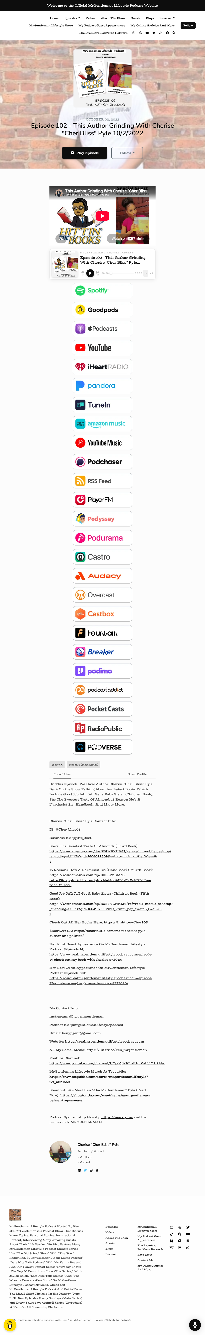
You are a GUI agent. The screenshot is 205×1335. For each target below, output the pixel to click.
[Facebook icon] (180, 1234)
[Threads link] (140, 33)
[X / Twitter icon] (188, 1227)
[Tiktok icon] (172, 1234)
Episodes (71, 18)
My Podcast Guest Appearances (101, 25)
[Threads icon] (180, 1227)
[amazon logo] (97, 1170)
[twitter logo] (85, 1170)
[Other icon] (188, 1248)
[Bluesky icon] (172, 1241)
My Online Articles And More (153, 25)
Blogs (150, 18)
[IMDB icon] (180, 1248)
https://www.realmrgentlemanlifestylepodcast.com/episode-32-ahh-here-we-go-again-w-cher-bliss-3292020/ (100, 980)
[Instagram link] (134, 33)
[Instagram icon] (172, 1227)
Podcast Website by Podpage (112, 1320)
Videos (90, 18)
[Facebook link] (167, 33)
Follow (188, 25)
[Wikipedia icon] (172, 1248)
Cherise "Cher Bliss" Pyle (98, 1144)
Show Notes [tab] (62, 774)
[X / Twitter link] (154, 33)
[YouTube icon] (188, 1234)
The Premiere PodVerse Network (103, 33)
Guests (135, 18)
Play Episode (87, 152)
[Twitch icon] (180, 1241)
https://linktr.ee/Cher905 (126, 922)
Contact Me (145, 1260)
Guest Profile (137, 774)
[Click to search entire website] (174, 33)
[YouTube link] (147, 33)
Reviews (165, 18)
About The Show (113, 18)
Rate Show (145, 1255)
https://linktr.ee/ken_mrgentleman (116, 1049)
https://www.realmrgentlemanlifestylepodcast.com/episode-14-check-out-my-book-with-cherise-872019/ (100, 957)
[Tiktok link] (160, 33)
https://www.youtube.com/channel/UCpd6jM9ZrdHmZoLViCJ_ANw (107, 1063)
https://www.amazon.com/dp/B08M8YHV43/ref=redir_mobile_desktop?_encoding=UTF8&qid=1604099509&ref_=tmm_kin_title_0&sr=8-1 (110, 856)
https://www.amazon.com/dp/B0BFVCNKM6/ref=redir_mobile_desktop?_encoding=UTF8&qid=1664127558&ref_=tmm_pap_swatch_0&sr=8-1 (111, 908)
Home (54, 18)
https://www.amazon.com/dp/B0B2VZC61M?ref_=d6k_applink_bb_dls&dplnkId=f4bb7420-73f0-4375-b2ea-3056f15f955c (100, 880)
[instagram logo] (91, 1170)
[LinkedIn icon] (188, 1241)
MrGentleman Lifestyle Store (51, 25)
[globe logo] (79, 1170)
